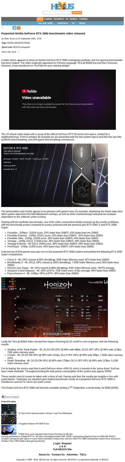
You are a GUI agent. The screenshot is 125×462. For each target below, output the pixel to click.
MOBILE (74, 19)
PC (73, 23)
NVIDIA (10, 43)
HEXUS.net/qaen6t (21, 47)
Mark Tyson (9, 38)
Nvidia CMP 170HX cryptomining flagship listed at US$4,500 (81, 436)
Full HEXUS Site (62, 449)
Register (67, 443)
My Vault (12, 52)
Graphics (63, 23)
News (82, 23)
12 (19, 413)
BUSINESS (59, 19)
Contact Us (58, 454)
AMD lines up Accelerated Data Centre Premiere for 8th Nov (46, 434)
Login (56, 443)
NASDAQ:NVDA (22, 43)
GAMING (48, 19)
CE (67, 19)
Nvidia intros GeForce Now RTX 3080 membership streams (79, 439)
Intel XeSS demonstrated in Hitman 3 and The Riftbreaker (46, 413)
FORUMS (83, 19)
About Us (44, 454)
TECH (40, 19)
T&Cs (83, 454)
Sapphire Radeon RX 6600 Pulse (34, 424)
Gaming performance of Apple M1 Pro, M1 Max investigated (27, 436)
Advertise (72, 454)
